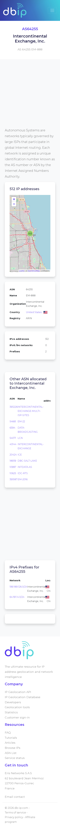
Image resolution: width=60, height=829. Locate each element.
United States (34, 312)
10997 (13, 467)
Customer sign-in (17, 717)
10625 (13, 473)
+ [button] (14, 199)
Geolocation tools (17, 707)
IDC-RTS (23, 473)
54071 (13, 438)
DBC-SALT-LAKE (27, 460)
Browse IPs (12, 747)
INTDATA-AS (25, 467)
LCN (20, 438)
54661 (13, 421)
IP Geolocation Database (22, 697)
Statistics (11, 712)
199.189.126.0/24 (18, 586)
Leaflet (21, 270)
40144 (13, 444)
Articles (10, 742)
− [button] (14, 204)
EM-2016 (23, 479)
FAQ (8, 732)
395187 (13, 479)
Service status (15, 758)
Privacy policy (14, 817)
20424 (13, 454)
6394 (12, 427)
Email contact (15, 796)
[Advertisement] (30, 97)
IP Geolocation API (18, 692)
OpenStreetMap (34, 270)
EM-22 (21, 421)
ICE (20, 454)
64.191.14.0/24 (17, 597)
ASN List (10, 753)
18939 (13, 460)
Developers (13, 702)
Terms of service (15, 812)
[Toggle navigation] (52, 10)
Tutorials (11, 737)
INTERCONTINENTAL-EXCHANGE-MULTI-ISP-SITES (31, 411)
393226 (14, 406)
